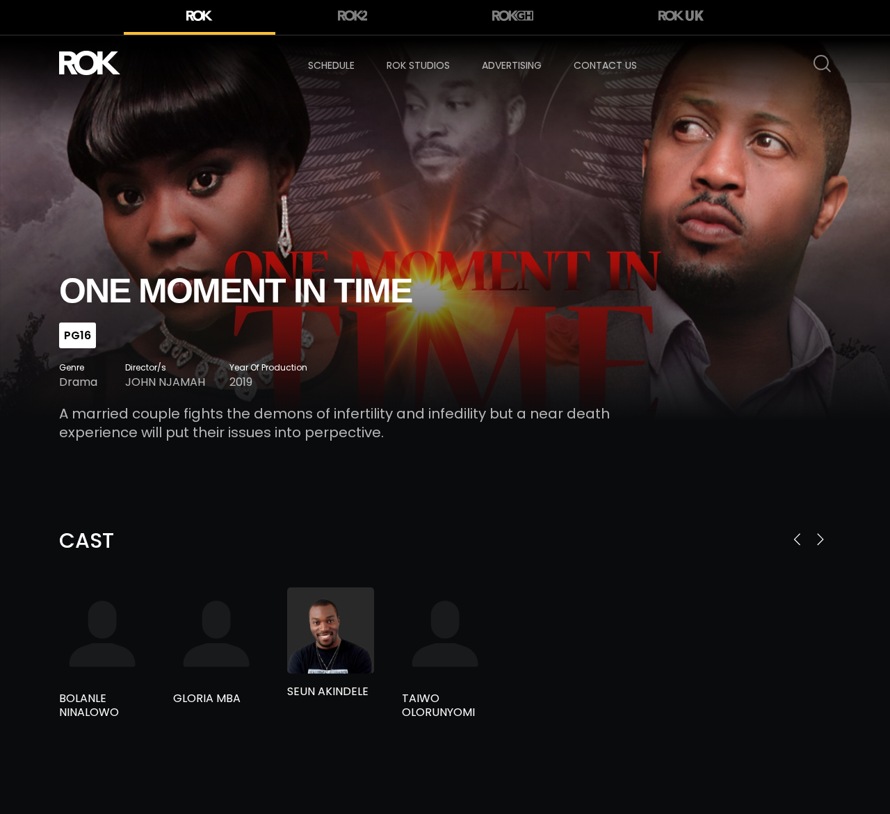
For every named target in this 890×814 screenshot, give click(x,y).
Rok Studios (418, 65)
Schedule (331, 65)
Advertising (512, 65)
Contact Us (605, 65)
